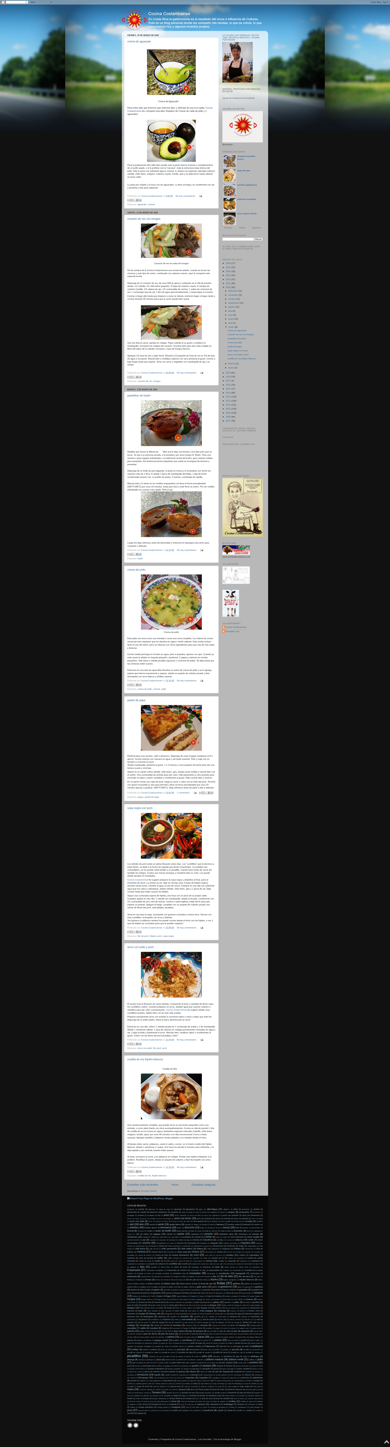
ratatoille (248, 1372)
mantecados (219, 1314)
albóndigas (212, 1209)
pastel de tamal (211, 1343)
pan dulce (209, 1334)
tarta (129, 1396)
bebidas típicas (150, 1228)
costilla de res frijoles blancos (145, 1059)
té (162, 1396)
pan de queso (168, 1334)
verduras (240, 1404)
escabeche (224, 1273)
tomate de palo (215, 1396)
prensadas (147, 1366)
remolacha (142, 1374)
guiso (178, 1293)
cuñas (211, 1264)
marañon (173, 1317)
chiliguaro (226, 1249)
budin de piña (226, 1231)
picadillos (134, 1356)
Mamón (242, 1311)
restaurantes (208, 1375)
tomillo (130, 1398)
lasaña (144, 1305)
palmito (130, 1331)
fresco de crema (162, 1280)
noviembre (233, 295)
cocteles (230, 1255)
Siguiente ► (256, 228)
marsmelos (255, 1317)
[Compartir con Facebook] (137, 200)
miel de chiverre (235, 1319)
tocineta (193, 1396)
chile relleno (187, 1249)
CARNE (208, 1237)
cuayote (151, 1264)
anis (197, 1212)
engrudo (226, 1270)
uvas (182, 1404)
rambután (238, 1372)
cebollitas (220, 1240)
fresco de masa (177, 1280)
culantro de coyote (198, 1264)
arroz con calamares (212, 1215)
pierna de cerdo (192, 1356)
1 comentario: (184, 793)
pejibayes (257, 1346)
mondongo (145, 1325)
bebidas (134, 1227)
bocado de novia (213, 1228)
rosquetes (190, 1378)
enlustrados (237, 1270)
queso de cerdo (135, 1372)
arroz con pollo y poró (140, 947)
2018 (228, 377)
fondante (139, 1280)
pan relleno (134, 1337)
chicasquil (152, 1246)
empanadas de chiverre (177, 1270)
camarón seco (226, 1234)
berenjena (165, 1227)
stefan (158, 1389)
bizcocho (190, 1227)
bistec (179, 1228)
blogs (202, 1228)
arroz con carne (133, 1218)
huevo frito (226, 1299)
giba (149, 1290)
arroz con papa (257, 1218)
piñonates (216, 1356)
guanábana (196, 1290)
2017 (228, 381)
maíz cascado (166, 1311)
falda (184, 1276)
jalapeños (227, 1302)
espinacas (132, 1276)
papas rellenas (254, 1337)
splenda (149, 1389)
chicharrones (218, 1246)
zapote (230, 1410)
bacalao (188, 1224)
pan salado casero (148, 1337)
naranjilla (131, 1328)
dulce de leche (180, 1267)
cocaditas (130, 1255)
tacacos (183, 1389)
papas (141, 797)
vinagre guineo (162, 1407)
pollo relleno (177, 1363)
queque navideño (174, 1369)
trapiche (133, 1404)
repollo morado (170, 1375)
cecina (229, 1240)
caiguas (156, 1234)
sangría (257, 1381)
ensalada (249, 1270)
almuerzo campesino (158, 1212)
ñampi (185, 1328)
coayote (247, 1252)
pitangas (150, 1360)
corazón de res (145, 381)
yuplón (175, 1410)
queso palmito (169, 1372)
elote (217, 1267)
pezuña (235, 1349)
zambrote (196, 1410)
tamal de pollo (251, 1389)
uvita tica (190, 1404)
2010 (228, 409)
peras (163, 1349)
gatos (240, 1287)
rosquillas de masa (219, 1378)
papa (181, 1337)
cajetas (180, 1233)
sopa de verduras (207, 1386)
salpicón (143, 1381)
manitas (194, 1314)
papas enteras (229, 1337)
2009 (228, 413)
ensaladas (195, 1273)
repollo (157, 1375)
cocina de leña (161, 1255)
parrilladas (187, 1340)
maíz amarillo (152, 1311)
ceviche (146, 1242)
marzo (231, 327)
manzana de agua (234, 1314)
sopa (195, 1383)
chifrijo (241, 1246)
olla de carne (196, 1328)
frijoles (153, 936)
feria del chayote (204, 1276)
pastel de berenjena (134, 1343)
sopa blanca (204, 1383)
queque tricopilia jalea (191, 1369)
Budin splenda (182, 1231)
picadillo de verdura (253, 1352)
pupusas (185, 1366)
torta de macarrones (255, 1398)
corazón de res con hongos (143, 218)
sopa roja (256, 1386)
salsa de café (195, 1381)
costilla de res (144, 1175)
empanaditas (214, 1270)
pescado (181, 1349)
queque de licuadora (137, 1369)
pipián (245, 1356)
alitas (235, 1209)
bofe (237, 1228)
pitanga (130, 1359)
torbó (138, 1398)
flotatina (130, 1280)
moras (156, 1325)
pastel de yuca (241, 1343)
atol (132, 1224)
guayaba (243, 1290)
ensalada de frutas (144, 1273)
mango (142, 1314)
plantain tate (182, 1360)
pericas (171, 1349)
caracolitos (175, 1237)
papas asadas (215, 1337)
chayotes (245, 1242)
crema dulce (197, 1261)
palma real (256, 1328)
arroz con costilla (148, 1218)
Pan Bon (168, 1331)
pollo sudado (190, 1363)
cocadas (257, 1252)
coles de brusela (146, 1258)
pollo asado (164, 1363)
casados (153, 1240)
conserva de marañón (190, 1258)
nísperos (165, 1328)
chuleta (220, 1252)
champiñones (161, 1243)
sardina (130, 1383)
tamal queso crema (141, 1393)
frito (196, 1284)
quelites (195, 1366)
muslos (223, 1325)
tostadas (259, 1401)
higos (168, 1296)
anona (204, 1212)
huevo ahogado (197, 1299)
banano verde (233, 1224)
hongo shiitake (255, 1296)
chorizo (195, 1251)
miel (198, 1319)
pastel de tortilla (226, 1343)
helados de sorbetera (140, 1296)
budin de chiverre (211, 1231)
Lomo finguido (201, 1308)
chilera (200, 1249)
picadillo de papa (185, 1352)
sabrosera (233, 1378)
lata (164, 1305)
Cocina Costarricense (137, 880)
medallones (155, 1319)
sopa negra (168, 936)
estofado (166, 1276)
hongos (156, 381)
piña (204, 1356)
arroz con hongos (164, 1218)
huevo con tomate (212, 1299)
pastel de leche (180, 1343)
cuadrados (141, 1264)
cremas (151, 204)
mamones (131, 1314)
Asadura (260, 1221)
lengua (213, 1305)
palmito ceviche (145, 1331)
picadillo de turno (220, 1352)
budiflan (150, 1231)
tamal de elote (218, 1389)
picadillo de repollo (203, 1352)
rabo (210, 1372)
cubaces (161, 1264)
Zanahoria (208, 1410)
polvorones (202, 1363)
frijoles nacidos (154, 1284)
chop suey (182, 1252)
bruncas (141, 1231)
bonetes (245, 1228)
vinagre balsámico (146, 1407)
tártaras (146, 1396)
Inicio (175, 1184)
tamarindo (232, 1393)
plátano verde (236, 1359)
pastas (218, 1340)
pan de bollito (212, 1331)
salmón (134, 1381)
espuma (157, 1276)
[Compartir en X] (134, 200)
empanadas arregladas (154, 1270)
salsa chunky (182, 1381)
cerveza (134, 1243)
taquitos (257, 1393)
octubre (232, 299)
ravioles (257, 1372)
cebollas (195, 1240)
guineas (146, 1293)
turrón (164, 1404)
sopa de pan (243, 170)
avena (152, 1224)
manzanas (148, 1316)
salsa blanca (168, 1381)
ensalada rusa (179, 1273)
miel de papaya (203, 1322)
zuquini (140, 1413)
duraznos (207, 1267)
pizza (158, 1359)
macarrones (255, 1308)
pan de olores (150, 1334)
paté (221, 1346)
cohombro (254, 1255)
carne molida (253, 1237)
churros (229, 1252)
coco (196, 1254)
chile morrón (153, 1249)
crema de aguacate (139, 41)
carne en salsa (221, 1237)
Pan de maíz (258, 1331)
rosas (171, 1378)
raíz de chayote (222, 1371)
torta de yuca (149, 1401)
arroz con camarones (251, 1215)
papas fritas (242, 1337)
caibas (146, 1234)
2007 (228, 421)
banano (220, 1224)
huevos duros (160, 1302)
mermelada (187, 1319)
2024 (228, 271)
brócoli (130, 1231)
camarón (208, 1233)
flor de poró (143, 936)
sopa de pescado (190, 1386)
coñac (205, 1258)
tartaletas (137, 1396)
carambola (186, 1237)
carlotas (198, 1237)
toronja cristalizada (159, 1398)
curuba (238, 1264)
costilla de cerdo (145, 1261)
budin (140, 558)
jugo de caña (132, 1305)
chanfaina (203, 1243)
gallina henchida (175, 1287)
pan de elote (225, 1331)
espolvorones (146, 1276)
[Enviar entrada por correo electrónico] (200, 196)
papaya (130, 1340)
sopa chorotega (218, 1383)
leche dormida (201, 1305)
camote (255, 1234)
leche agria (174, 1305)
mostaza (177, 1325)
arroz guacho (198, 1221)
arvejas (249, 1221)
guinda (137, 1293)
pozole (137, 1366)
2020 (228, 287)
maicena (130, 1311)
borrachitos (256, 1228)
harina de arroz (199, 1293)
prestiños (158, 1366)
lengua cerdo (226, 1305)
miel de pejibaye (218, 1322)
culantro (185, 1264)
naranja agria (255, 1325)
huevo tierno (238, 1299)
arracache (244, 1212)
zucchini (130, 1413)
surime (165, 1389)
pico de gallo (164, 1356)
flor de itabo (227, 1276)
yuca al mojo (143, 1410)
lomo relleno (216, 1308)
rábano (192, 1371)
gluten (157, 1290)
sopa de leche (143, 1386)
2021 (228, 283)
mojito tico (256, 1322)
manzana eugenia (252, 1314)
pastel (243, 1340)
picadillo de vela (237, 1352)
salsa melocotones (224, 1381)
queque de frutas (242, 1366)
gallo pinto (202, 1287)
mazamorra (143, 1319)
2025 (228, 267)
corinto (230, 1258)
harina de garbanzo (215, 1293)
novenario (176, 1328)
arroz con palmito (241, 1218)
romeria (133, 1378)
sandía (248, 1381)
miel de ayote (208, 1319)
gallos (214, 1287)
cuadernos (244, 1261)
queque (207, 1365)
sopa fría (221, 1386)
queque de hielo (257, 1366)
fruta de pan (207, 1283)
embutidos (256, 1267)
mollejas (131, 1325)
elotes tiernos (230, 1267)
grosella (167, 1290)
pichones (152, 1356)
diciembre (233, 291)
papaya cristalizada (144, 1340)
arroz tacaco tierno (247, 213)
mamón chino (254, 1311)
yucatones (165, 1410)
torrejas (189, 1398)
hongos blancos (147, 1299)
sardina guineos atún (143, 1383)
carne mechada (236, 1237)
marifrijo (211, 1317)
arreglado (130, 1215)
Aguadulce (190, 1209)
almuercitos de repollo (136, 1212)
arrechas (256, 1212)
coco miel (208, 1255)
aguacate (142, 204)
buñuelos (238, 1231)
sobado (187, 1383)
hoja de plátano (182, 1296)
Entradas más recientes (142, 1184)
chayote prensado (230, 1243)
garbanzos (226, 1286)
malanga (222, 1311)
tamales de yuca (189, 1393)
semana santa (160, 1383)
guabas (175, 1290)
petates (226, 1349)
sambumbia (238, 1381)
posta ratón (242, 1363)
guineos (157, 1293)
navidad (154, 1328)
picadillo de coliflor (151, 1352)
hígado (160, 1296)
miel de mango (158, 1322)
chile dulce (140, 1249)
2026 (228, 263)
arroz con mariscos (204, 1218)
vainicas (201, 1404)
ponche (212, 1363)
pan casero (179, 1331)
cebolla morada (183, 1240)
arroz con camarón (231, 1215)
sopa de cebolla (250, 1383)
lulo (226, 1308)
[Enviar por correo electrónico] (128, 200)
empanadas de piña (197, 1270)
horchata (172, 1299)
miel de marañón (174, 1322)
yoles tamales (255, 1407)
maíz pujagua (206, 1311)
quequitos (206, 1369)
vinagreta (175, 1407)
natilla (143, 1328)
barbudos (247, 1224)
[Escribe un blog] (131, 200)
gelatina (259, 1287)
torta (197, 1398)
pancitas (161, 1337)
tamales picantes (205, 1393)
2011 (228, 405)
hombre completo (231, 1296)
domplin (154, 1267)
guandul (207, 1290)
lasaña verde (155, 1305)
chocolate (170, 1252)
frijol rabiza (203, 1280)
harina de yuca (232, 1293)
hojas (202, 1296)
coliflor (160, 1258)
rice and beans (236, 1375)
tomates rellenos (254, 1396)
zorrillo (257, 1410)
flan (214, 1276)
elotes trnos (243, 1267)
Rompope (143, 1378)
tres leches (143, 1404)
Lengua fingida (254, 1305)
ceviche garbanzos (247, 185)
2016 (228, 385)
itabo (197, 1302)
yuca (129, 1410)
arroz (166, 1215)
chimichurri (249, 1249)
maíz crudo (179, 1311)
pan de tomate (184, 1334)
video (260, 1404)
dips (142, 1266)
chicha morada (173, 1246)
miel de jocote (143, 1322)
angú (190, 1212)
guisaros (169, 1293)
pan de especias (242, 1331)
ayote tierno (175, 1224)
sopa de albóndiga (234, 1383)
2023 (228, 275)
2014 (228, 393)
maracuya (162, 1317)
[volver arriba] (386, 1443)
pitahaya (255, 1356)
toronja (146, 1398)
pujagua (168, 1366)
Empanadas (133, 1270)
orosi (225, 1328)
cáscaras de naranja (167, 1240)
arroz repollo (225, 1221)
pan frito (219, 1334)
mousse (204, 1325)
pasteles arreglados (144, 1346)
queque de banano (224, 1366)
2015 (228, 389)
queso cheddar (243, 1369)
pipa (237, 1356)
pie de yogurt (178, 1356)
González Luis (232, 631)
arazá (222, 1212)
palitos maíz (244, 1328)
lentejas (131, 1308)
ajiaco (201, 1209)
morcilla (166, 1325)
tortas (174, 1401)
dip (256, 1264)
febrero (232, 363)
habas (186, 1293)
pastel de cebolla (151, 1343)
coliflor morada (173, 1258)
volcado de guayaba (217, 1407)
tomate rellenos (230, 1396)
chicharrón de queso (201, 1246)
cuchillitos (173, 1264)
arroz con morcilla (223, 1218)
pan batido (157, 1331)
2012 (228, 401)
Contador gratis (227, 437)
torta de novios (135, 1401)
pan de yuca (197, 1334)
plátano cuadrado (196, 1360)
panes (170, 1336)
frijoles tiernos (185, 1284)
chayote (214, 1243)
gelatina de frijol (137, 1290)
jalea (236, 1302)
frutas (221, 1283)
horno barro (183, 1299)
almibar (257, 1209)
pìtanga (141, 1360)
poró (159, 936)
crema (172, 1261)
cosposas (240, 1258)
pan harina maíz (246, 1334)
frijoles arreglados (229, 1280)
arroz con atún (195, 1215)
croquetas (232, 1261)
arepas (231, 1212)
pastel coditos (255, 1340)
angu (183, 1212)
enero (231, 368)
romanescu (258, 1375)
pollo (163, 689)
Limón (160, 1308)
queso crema (258, 1369)
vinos (205, 1407)
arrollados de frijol (153, 1215)
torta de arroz (207, 1398)
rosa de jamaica (160, 1378)
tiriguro (184, 1396)
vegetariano (215, 1404)
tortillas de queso (247, 1401)
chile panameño (169, 1249)
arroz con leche (182, 1218)
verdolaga (228, 1404)
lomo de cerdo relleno (184, 1308)
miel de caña (221, 1319)
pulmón (176, 1366)
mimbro (246, 1322)
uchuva (172, 1404)
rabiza (202, 1372)
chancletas (191, 1243)
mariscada (222, 1317)
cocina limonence (180, 1255)
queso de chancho (152, 1372)
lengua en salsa (240, 1305)
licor (142, 1308)
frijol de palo (191, 1280)
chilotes (237, 1249)
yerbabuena (242, 1407)
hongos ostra (161, 1299)
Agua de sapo (164, 1209)
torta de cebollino (223, 1398)
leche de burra (187, 1305)
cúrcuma (229, 1264)
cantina (153, 1237)
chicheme (231, 1246)
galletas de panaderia (252, 1284)
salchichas (244, 1378)
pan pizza (259, 1334)
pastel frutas (255, 1343)
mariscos (233, 1317)
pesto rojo (207, 1349)
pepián (145, 1349)
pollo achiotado (137, 1363)
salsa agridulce (154, 1381)
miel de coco (249, 1319)
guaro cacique (230, 1290)
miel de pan (188, 1322)
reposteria (182, 1375)
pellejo (135, 1349)
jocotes (256, 1302)
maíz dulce (192, 1311)
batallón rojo (258, 1224)
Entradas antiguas (204, 1184)
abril (230, 323)
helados (258, 1292)
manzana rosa (133, 1317)
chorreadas (209, 1252)
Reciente (242, 228)
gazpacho (248, 1287)
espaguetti (240, 1273)
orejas (217, 1328)
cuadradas (255, 1261)
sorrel (141, 1389)
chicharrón (186, 1246)
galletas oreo (145, 1287)
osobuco (233, 1328)
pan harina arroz (231, 1334)
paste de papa (232, 1340)
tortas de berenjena (188, 1401)
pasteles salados (194, 1346)
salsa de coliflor (208, 1381)
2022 (228, 279)
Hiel (152, 1296)
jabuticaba (206, 1302)
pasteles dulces (178, 1346)
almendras (246, 1209)
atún (141, 1224)
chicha (161, 1246)
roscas (179, 1378)
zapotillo (239, 1410)
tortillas (232, 1401)
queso (216, 1369)
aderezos (151, 1209)
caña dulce (164, 1237)
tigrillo (168, 1396)
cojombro (131, 1258)
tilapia (176, 1396)
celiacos (239, 1240)
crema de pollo (136, 569)
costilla (250, 1258)
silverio (178, 1383)
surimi (174, 1389)
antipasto (213, 1212)
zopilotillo (248, 1410)
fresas (148, 1279)
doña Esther (165, 1267)
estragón (176, 1276)
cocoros (219, 1255)
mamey (233, 1311)
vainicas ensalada (246, 199)
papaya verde (161, 1340)
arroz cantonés (180, 1215)
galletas (236, 1283)
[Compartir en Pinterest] (140, 200)
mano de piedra (205, 1314)
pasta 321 (207, 1340)
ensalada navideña (162, 1273)
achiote (141, 1209)
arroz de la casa (170, 1221)
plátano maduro (214, 1359)
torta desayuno (162, 1401)
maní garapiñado (182, 1314)
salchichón (258, 1378)
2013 (228, 397)
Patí (228, 1346)
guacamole (185, 1290)
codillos (242, 1255)
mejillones (167, 1319)
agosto (231, 307)
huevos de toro (145, 1302)
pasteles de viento (162, 1346)
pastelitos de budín (138, 395)
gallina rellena (189, 1287)
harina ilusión (246, 1293)
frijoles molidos (139, 1284)
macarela (243, 1308)
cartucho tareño (133, 1240)
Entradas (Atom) (149, 1191)
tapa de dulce (245, 1393)
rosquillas (203, 1378)
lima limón (151, 1308)
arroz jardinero (212, 1221)
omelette (209, 1328)
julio (230, 311)
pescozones (195, 1349)
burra (249, 1231)
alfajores (226, 1209)
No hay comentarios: (186, 196)
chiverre (141, 1251)
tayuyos (156, 1396)
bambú (204, 1224)
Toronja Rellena (175, 1398)
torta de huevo (239, 1398)
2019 (228, 373)
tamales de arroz (172, 1393)
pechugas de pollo (241, 1346)
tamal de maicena (234, 1389)
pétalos (217, 1349)
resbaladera (195, 1375)
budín (168, 1230)
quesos (181, 1371)
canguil (145, 1237)
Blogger (237, 1439)
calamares (195, 1234)
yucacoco (154, 1410)
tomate (202, 1396)
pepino (154, 1349)
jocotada (246, 1302)
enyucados (211, 1273)
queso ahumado (228, 1369)
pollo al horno (152, 1363)
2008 (228, 417)
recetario (130, 1375)
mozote (215, 1325)
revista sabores (221, 1375)
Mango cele (155, 1314)
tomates (242, 1396)
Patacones (210, 1346)
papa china (190, 1337)
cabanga (257, 1231)
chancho (180, 1243)
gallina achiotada (159, 1287)
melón (176, 1319)
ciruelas (238, 1252)
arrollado (141, 1215)
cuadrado (130, 1264)
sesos (170, 1383)
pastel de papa (136, 700)
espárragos (255, 1273)
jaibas (216, 1302)
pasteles (130, 1346)
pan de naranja (135, 1334)
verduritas (251, 1404)
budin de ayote (195, 1231)
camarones (243, 1234)
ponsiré (222, 1363)
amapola (174, 1212)
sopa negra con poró (139, 808)
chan (171, 1243)
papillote (176, 1340)
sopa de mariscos (160, 1386)
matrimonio (131, 1319)
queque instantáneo (156, 1369)
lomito (169, 1308)
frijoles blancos (159, 1175)
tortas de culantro (219, 1401)
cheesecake (140, 1246)
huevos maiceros (175, 1302)
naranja (242, 1325)
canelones (132, 1237)
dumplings (195, 1267)
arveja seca (238, 1221)
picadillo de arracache (251, 1349)
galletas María (132, 1287)
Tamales (156, 1392)
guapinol (217, 1290)
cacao (129, 1234)
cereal (260, 1240)
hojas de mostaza (214, 1296)
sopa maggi (232, 1386)
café (137, 1234)
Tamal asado (203, 1389)
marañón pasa (199, 1317)
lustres (233, 1308)
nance (232, 1325)
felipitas (192, 1276)
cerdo (251, 1240)
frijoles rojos (170, 1283)
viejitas (132, 1407)
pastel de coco (166, 1343)
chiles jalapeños (213, 1249)
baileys (196, 1224)
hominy (243, 1296)
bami (212, 1224)
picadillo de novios (168, 1352)
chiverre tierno (157, 1252)
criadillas (221, 1261)
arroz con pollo (145, 1048)
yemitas (231, 1407)
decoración (248, 1264)
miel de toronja (233, 1322)
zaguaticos (186, 1410)
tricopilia (154, 1404)
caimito (169, 1234)
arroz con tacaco (154, 1221)
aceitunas (130, 1209)
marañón (184, 1316)
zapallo (221, 1410)
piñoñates (228, 1356)
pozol (129, 1366)
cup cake (219, 1264)
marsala (244, 1317)
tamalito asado (219, 1393)
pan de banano (196, 1331)
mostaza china (191, 1325)
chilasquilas (252, 1246)
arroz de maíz (184, 1221)
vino (187, 1407)
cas (143, 1240)
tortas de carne (203, 1401)
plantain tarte (170, 1360)
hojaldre (194, 1296)
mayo (231, 319)
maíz (140, 1311)
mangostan (169, 1314)
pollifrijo (251, 1360)
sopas (130, 1389)
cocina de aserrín (145, 1255)
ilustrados (188, 1302)
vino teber (196, 1407)
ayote (161, 1224)
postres (254, 1362)
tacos (193, 1389)
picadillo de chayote (134, 1352)
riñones (248, 1375)
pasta (199, 1340)
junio (230, 315)
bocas (226, 1227)
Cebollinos (208, 1240)
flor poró (157, 1048)
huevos (249, 1299)
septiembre (234, 303)
